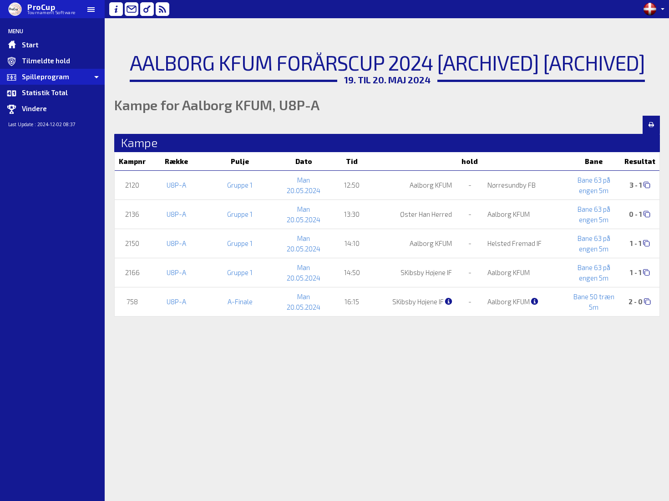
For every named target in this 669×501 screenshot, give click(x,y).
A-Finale (240, 301)
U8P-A (176, 185)
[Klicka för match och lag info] (647, 184)
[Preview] (651, 125)
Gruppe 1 (240, 185)
